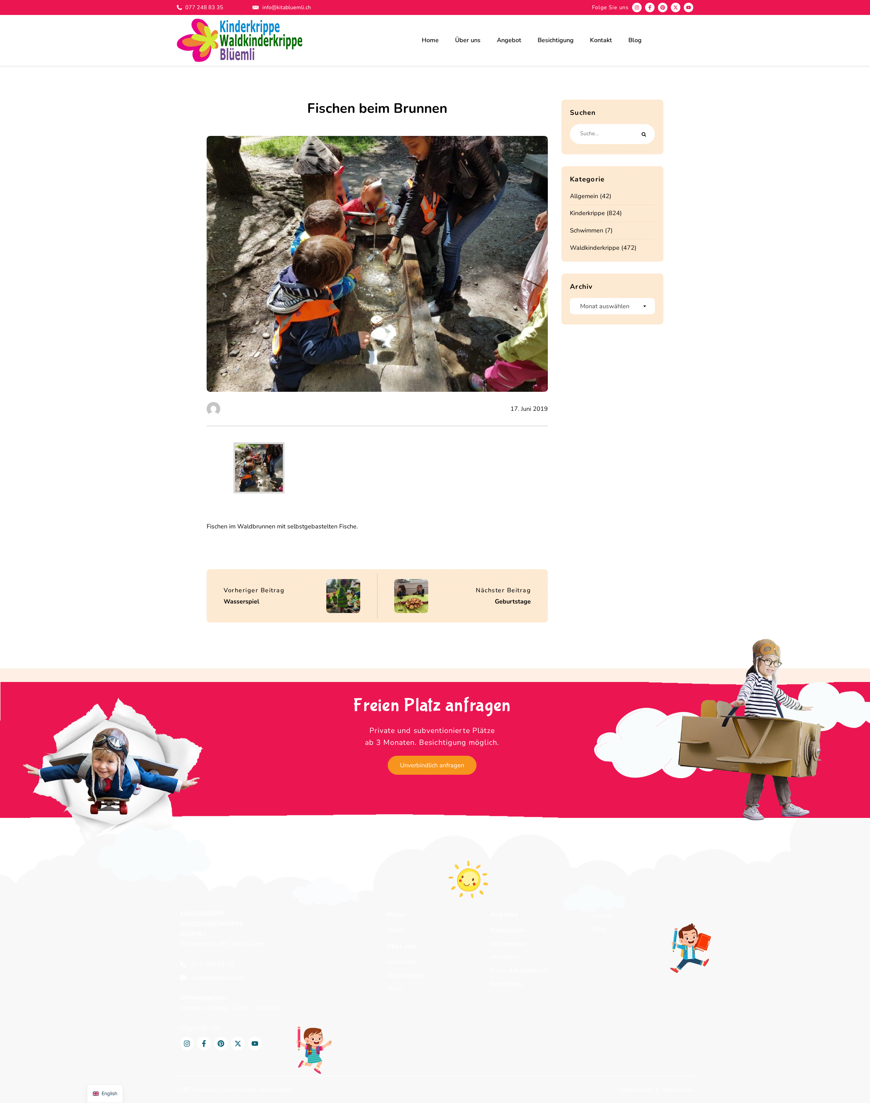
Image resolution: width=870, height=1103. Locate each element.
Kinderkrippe (587, 213)
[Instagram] (637, 7)
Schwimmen (586, 230)
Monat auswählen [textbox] (604, 306)
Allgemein (584, 196)
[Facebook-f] (650, 7)
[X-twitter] (675, 7)
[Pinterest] (662, 7)
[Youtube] (688, 7)
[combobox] (612, 306)
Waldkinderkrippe (595, 248)
